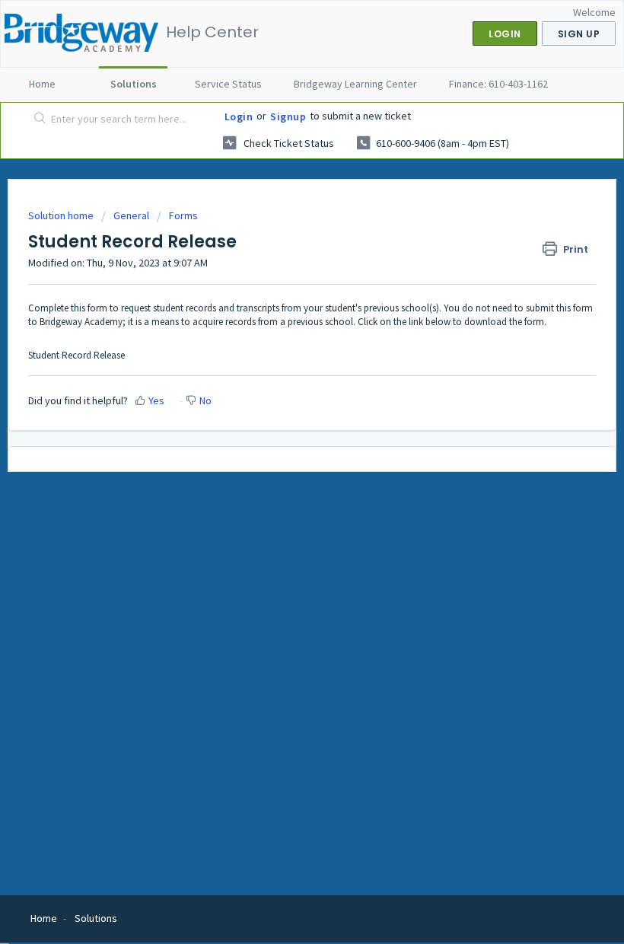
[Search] (37, 119)
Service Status (228, 84)
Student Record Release (76, 355)
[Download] (284, 464)
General (131, 215)
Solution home (62, 215)
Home (42, 84)
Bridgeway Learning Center (355, 84)
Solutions (133, 84)
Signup (288, 116)
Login (238, 116)
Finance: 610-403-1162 (498, 84)
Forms (183, 215)
